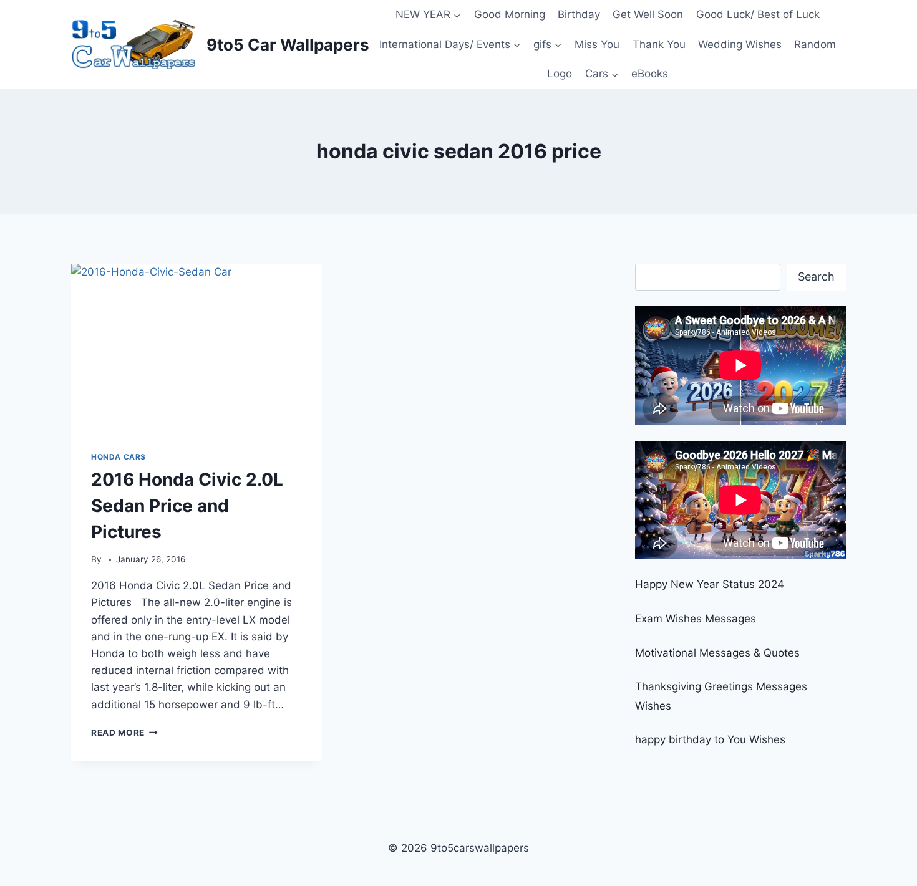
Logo (559, 73)
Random (815, 44)
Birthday (579, 14)
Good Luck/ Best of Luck (758, 14)
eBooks (649, 73)
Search (816, 276)
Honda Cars (118, 456)
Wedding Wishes (740, 44)
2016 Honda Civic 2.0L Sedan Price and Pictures (187, 505)
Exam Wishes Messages (695, 618)
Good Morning (509, 14)
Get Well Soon (648, 14)
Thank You (659, 44)
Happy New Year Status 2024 (709, 584)
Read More (124, 733)
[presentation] (196, 347)
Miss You (597, 44)
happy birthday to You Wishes (710, 739)
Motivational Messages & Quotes (717, 653)
